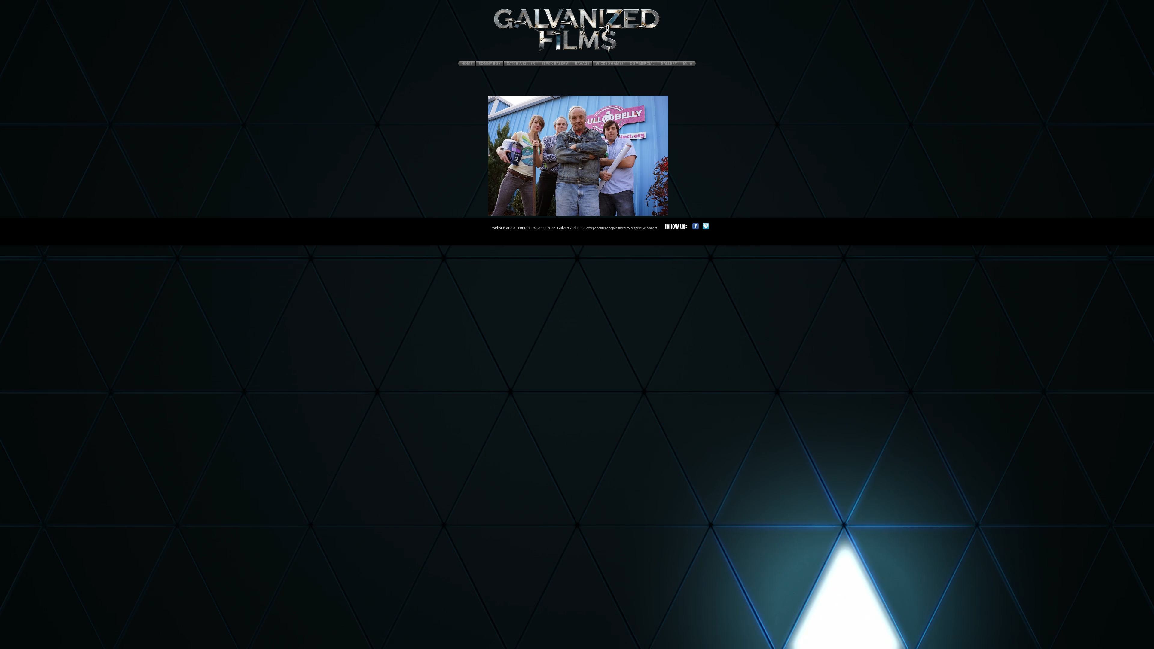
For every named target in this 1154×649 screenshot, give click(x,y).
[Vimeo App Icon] (706, 226)
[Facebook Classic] (695, 226)
